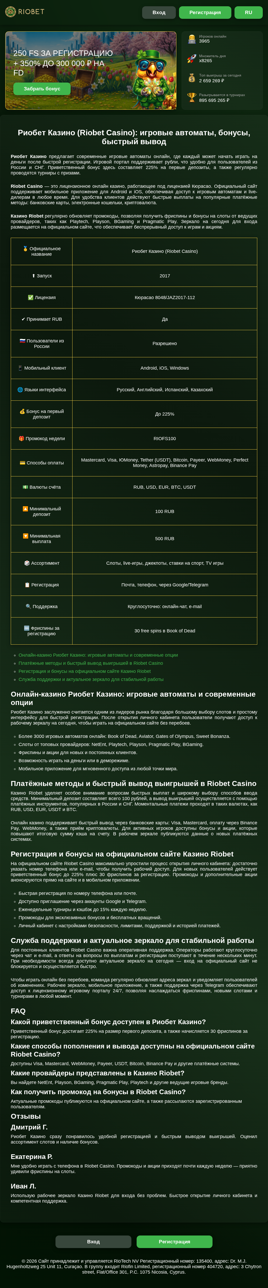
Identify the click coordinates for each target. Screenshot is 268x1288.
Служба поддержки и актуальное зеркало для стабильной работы (91, 679)
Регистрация (205, 12)
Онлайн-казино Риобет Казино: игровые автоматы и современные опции (98, 655)
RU (248, 12)
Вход (159, 12)
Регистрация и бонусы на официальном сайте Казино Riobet (85, 671)
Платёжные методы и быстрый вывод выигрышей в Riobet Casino (91, 663)
